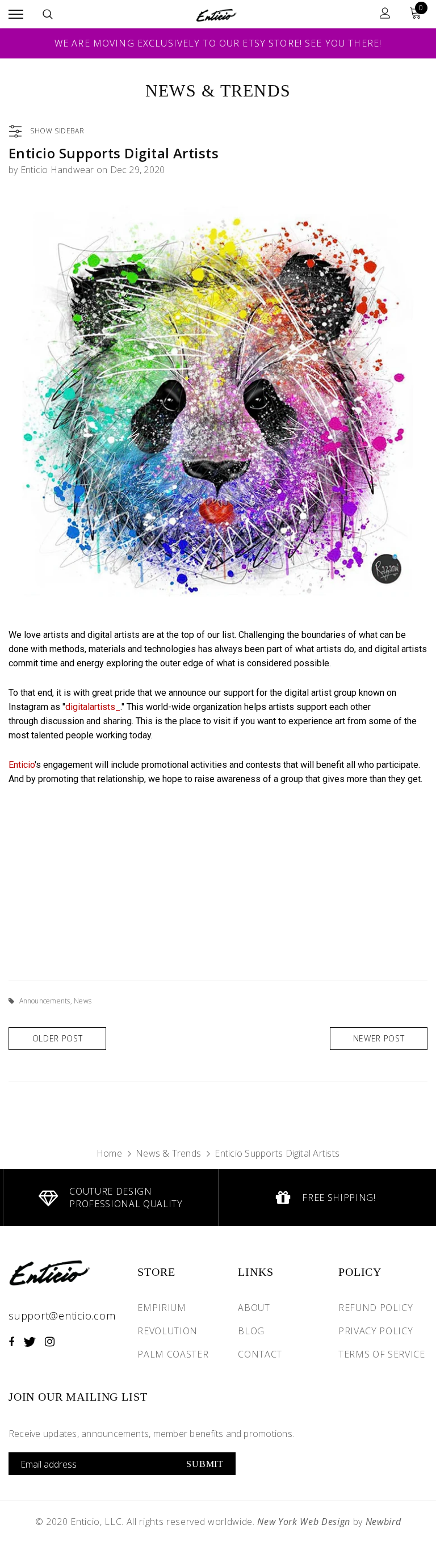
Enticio (22, 764)
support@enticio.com (62, 1315)
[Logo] (216, 14)
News (82, 1001)
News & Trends (168, 1153)
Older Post (57, 1038)
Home (109, 1153)
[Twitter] (29, 1342)
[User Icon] (385, 14)
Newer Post (379, 1038)
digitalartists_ (92, 706)
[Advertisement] (218, 880)
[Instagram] (49, 1342)
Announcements (44, 1001)
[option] (110, 1197)
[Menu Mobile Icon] (16, 14)
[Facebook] (11, 1342)
